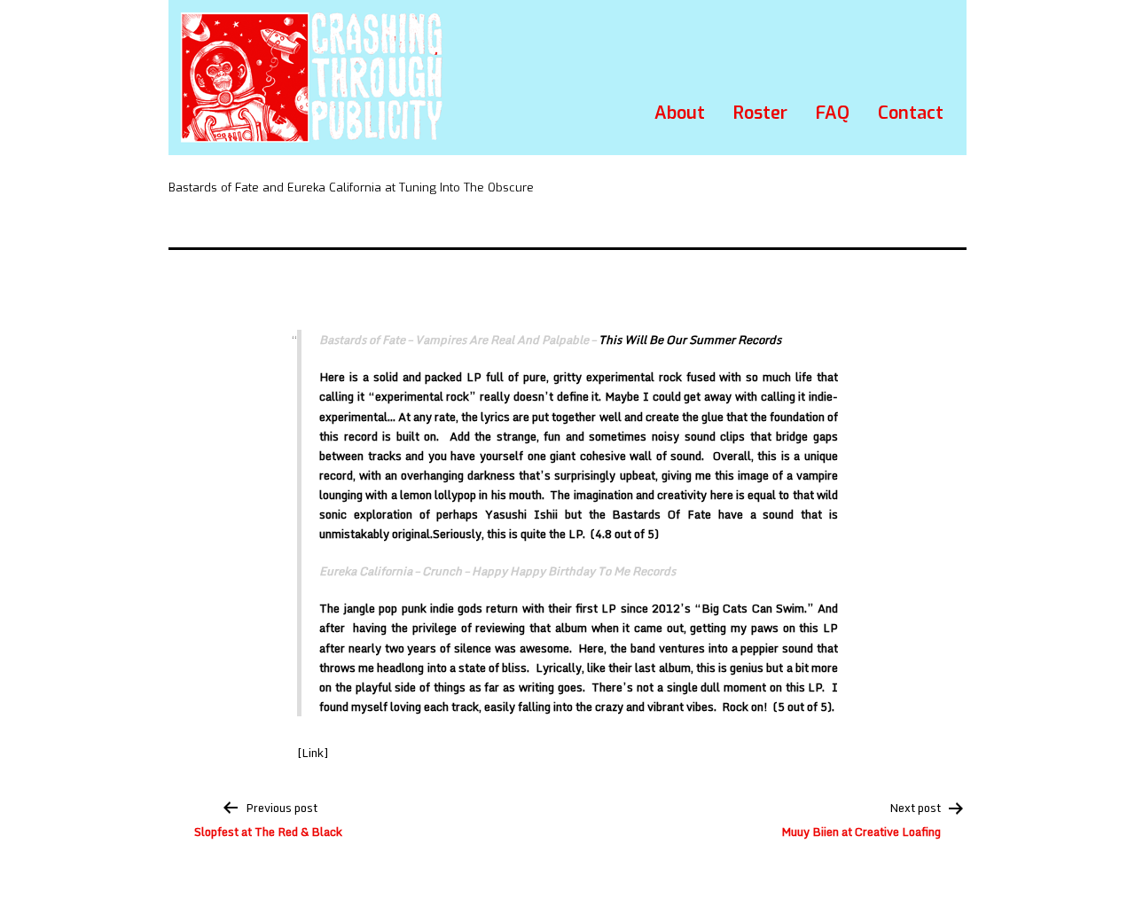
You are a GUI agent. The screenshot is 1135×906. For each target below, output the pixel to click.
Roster (760, 113)
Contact (910, 113)
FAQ (832, 113)
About (679, 113)
